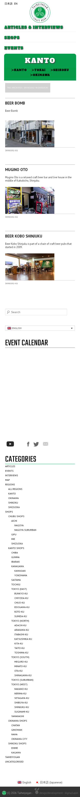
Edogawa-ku (22, 607)
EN (15, 3)
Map (7, 479)
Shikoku (59, 70)
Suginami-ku (21, 711)
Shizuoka (14, 507)
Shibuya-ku (21, 702)
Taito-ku (19, 648)
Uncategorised (14, 761)
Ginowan (16, 729)
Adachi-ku (20, 625)
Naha (14, 734)
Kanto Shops (16, 548)
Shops (11, 37)
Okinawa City (19, 738)
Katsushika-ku (23, 638)
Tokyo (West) (19, 684)
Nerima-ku (20, 693)
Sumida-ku (20, 616)
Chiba (14, 552)
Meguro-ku (21, 661)
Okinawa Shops (17, 720)
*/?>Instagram (20, 444)
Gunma (15, 557)
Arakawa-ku (21, 629)
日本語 (9, 3)
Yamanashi (17, 716)
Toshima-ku (21, 652)
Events (13, 48)
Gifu (13, 534)
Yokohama (20, 575)
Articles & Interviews (33, 27)
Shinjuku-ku (11, 150)
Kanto (19, 70)
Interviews (11, 475)
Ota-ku (18, 670)
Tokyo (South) (20, 657)
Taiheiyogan (12, 757)
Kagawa (16, 752)
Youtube (10, 444)
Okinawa (40, 75)
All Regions (15, 489)
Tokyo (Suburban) (22, 679)
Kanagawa (17, 566)
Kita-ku (18, 643)
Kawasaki (20, 570)
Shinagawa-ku (23, 675)
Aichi (14, 520)
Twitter (36, 444)
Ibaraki (15, 561)
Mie (13, 538)
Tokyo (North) (20, 620)
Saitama (16, 579)
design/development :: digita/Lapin (58, 793)
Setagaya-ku (21, 698)
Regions (10, 484)
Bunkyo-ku (21, 593)
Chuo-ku (19, 602)
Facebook (28, 444)
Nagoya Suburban (25, 529)
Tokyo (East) (19, 588)
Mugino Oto (16, 169)
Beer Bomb (15, 103)
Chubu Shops (16, 516)
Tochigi (15, 584)
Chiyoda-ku (21, 598)
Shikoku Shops (17, 743)
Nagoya (19, 525)
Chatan (15, 725)
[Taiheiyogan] (40, 12)
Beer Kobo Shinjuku (23, 236)
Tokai (39, 70)
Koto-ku (19, 611)
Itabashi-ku (21, 634)
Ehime (14, 747)
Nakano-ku (21, 688)
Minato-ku (20, 666)
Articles (10, 466)
